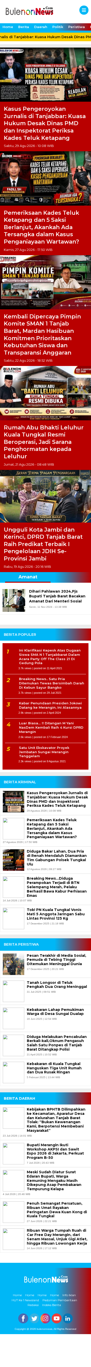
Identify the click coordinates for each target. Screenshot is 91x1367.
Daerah (40, 27)
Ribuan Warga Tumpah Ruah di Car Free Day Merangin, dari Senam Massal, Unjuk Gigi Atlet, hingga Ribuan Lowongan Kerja (57, 1236)
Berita (23, 27)
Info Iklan (69, 1295)
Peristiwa (76, 27)
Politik (57, 27)
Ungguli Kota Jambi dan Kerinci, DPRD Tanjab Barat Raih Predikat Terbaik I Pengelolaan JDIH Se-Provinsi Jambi (43, 544)
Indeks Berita (51, 1305)
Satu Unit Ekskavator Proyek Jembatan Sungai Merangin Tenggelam (44, 752)
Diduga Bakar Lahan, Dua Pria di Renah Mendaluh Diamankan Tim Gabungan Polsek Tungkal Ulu (57, 857)
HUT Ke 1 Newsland (25, 1300)
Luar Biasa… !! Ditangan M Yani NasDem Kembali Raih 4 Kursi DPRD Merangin (51, 727)
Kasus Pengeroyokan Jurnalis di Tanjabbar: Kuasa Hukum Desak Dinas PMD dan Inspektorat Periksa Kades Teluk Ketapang (45, 123)
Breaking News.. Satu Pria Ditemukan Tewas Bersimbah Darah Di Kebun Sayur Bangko (51, 683)
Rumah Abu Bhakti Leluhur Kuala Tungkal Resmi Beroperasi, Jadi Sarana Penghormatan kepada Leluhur (44, 442)
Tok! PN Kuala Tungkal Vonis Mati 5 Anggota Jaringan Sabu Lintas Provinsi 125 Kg (56, 914)
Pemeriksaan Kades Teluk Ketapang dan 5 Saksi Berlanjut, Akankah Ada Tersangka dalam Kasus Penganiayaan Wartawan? (41, 227)
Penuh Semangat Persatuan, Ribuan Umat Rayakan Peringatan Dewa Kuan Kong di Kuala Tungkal (57, 1209)
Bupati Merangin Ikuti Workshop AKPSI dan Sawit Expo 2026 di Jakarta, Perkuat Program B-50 (55, 1151)
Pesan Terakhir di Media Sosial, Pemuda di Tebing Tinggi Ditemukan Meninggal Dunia (56, 959)
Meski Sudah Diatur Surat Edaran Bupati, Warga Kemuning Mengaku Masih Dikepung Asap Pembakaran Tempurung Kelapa (54, 1180)
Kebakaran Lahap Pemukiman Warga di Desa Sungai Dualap (55, 1012)
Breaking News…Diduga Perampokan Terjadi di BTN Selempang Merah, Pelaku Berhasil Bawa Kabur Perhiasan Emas (57, 887)
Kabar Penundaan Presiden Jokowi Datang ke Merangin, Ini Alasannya (50, 705)
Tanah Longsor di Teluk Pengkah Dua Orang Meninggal (57, 985)
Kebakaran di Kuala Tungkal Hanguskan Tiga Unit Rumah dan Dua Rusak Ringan (54, 1068)
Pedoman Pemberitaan (59, 1300)
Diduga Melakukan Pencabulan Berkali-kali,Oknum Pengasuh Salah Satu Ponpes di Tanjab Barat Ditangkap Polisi (57, 1043)
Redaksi (33, 1305)
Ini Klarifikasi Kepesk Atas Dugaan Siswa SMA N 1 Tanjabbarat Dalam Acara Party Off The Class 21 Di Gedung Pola (50, 656)
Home (8, 27)
